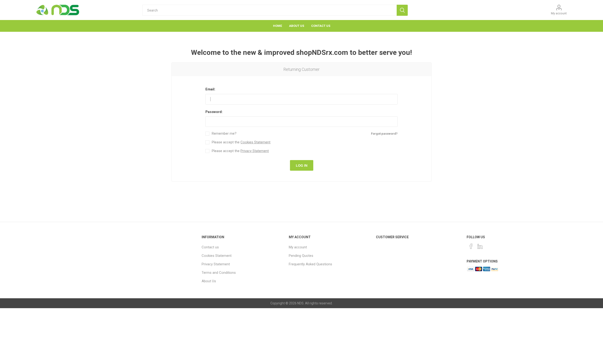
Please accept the (241, 142)
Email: (210, 89)
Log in (301, 165)
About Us (209, 281)
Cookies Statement (255, 142)
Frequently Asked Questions (310, 264)
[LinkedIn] (480, 246)
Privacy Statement (254, 151)
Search (402, 10)
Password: (214, 112)
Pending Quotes (301, 256)
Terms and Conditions (219, 272)
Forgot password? (384, 133)
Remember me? (224, 134)
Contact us (210, 247)
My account (559, 13)
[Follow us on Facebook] (471, 246)
